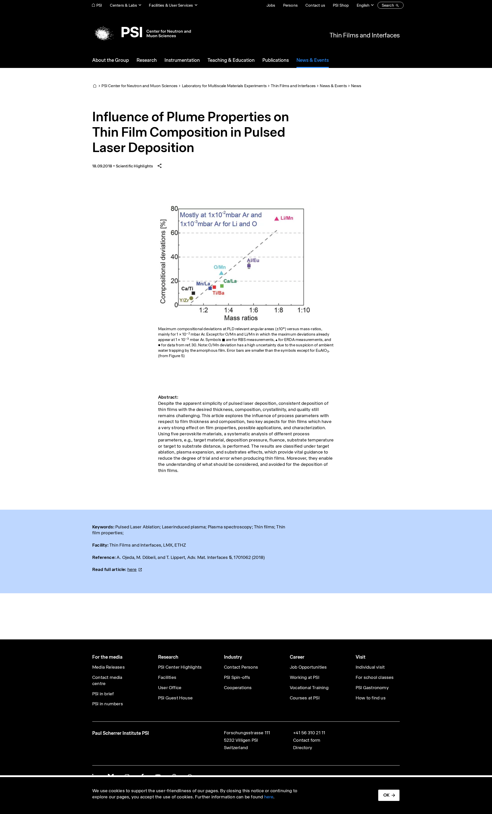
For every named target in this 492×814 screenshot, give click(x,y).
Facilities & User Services (171, 5)
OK (386, 795)
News (356, 86)
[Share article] (159, 166)
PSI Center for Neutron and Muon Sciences (139, 86)
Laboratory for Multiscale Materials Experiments (224, 86)
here (269, 796)
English (363, 5)
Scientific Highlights (134, 166)
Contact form (306, 740)
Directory (302, 747)
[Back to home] (141, 32)
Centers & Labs (123, 5)
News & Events (333, 86)
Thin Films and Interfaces (365, 35)
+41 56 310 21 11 (309, 732)
